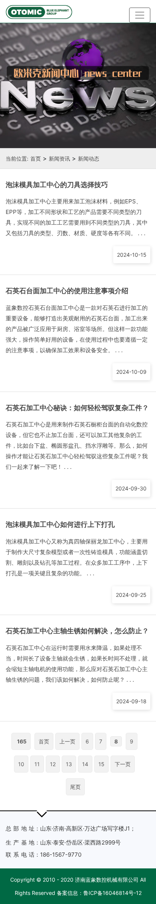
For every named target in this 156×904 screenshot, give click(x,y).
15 (101, 764)
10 (21, 764)
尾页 (75, 787)
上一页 (67, 741)
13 (69, 764)
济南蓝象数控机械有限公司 (107, 879)
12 (53, 764)
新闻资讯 (59, 158)
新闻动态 (88, 158)
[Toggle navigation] (139, 15)
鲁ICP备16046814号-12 (112, 893)
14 (85, 764)
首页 (35, 158)
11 (37, 764)
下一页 (123, 764)
